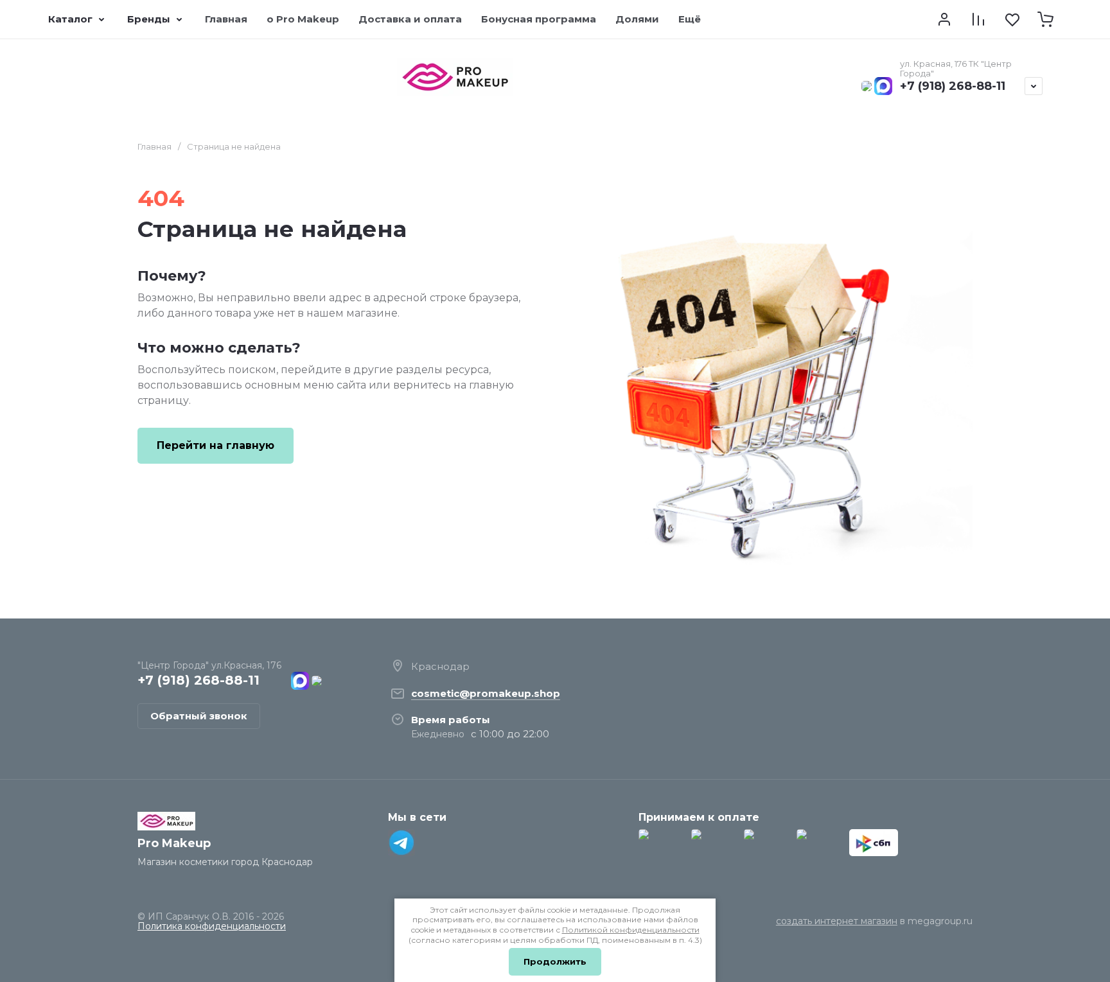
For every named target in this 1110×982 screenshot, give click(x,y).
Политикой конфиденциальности (631, 929)
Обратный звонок (198, 716)
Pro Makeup (174, 843)
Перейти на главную (215, 445)
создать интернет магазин (836, 921)
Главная (154, 146)
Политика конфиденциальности (211, 926)
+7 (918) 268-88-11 (952, 86)
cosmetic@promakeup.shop (485, 693)
